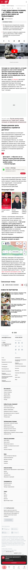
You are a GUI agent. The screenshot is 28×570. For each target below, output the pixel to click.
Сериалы (6, 463)
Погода (5, 399)
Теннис (5, 496)
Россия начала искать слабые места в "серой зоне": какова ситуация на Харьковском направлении (14, 120)
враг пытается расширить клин (11, 271)
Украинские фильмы (8, 457)
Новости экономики (9, 438)
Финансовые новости (9, 444)
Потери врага (7, 416)
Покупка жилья (7, 485)
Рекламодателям (5, 368)
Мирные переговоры (8, 409)
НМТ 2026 (6, 473)
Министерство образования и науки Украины (14, 469)
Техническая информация (20, 366)
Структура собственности (20, 372)
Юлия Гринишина (9, 18)
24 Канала (15, 79)
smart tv (6, 532)
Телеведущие (4, 366)
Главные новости (8, 390)
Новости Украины (10, 5)
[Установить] (14, 560)
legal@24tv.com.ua (17, 553)
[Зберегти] (24, 41)
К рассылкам (8, 520)
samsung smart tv (15, 532)
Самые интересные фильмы (10, 455)
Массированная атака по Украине (11, 413)
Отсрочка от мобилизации (10, 430)
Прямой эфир (7, 394)
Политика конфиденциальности (6, 374)
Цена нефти (6, 440)
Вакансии (17, 370)
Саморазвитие (7, 475)
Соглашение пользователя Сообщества (20, 360)
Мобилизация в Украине (10, 421)
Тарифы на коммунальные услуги (11, 445)
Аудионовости (7, 397)
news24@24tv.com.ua (6, 337)
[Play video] (14, 51)
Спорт (5, 491)
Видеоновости (7, 395)
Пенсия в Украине (8, 449)
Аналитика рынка (8, 483)
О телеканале (4, 364)
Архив (16, 375)
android (6, 529)
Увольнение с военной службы (11, 423)
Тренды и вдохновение (9, 486)
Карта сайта (17, 377)
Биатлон (6, 498)
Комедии (6, 461)
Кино (5, 454)
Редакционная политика (7, 362)
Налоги (5, 447)
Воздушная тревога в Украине (10, 411)
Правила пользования (6, 371)
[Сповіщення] (26, 2)
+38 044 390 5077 (18, 337)
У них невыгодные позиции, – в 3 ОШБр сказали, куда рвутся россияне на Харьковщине (20, 5)
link (15, 343)
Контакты (17, 368)
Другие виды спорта (8, 500)
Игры (16, 379)
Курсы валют (7, 442)
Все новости (7, 388)
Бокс (5, 493)
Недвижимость (8, 481)
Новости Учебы (8, 467)
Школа (5, 471)
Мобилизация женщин (9, 427)
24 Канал (3, 5)
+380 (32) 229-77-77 (10, 551)
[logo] (6, 2)
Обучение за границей (9, 476)
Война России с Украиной (10, 404)
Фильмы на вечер (8, 459)
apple (15, 529)
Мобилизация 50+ (8, 425)
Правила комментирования (19, 363)
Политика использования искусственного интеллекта (7, 377)
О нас (3, 357)
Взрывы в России (8, 415)
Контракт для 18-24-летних (10, 428)
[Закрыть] (25, 557)
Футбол (5, 495)
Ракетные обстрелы (8, 405)
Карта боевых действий (9, 407)
